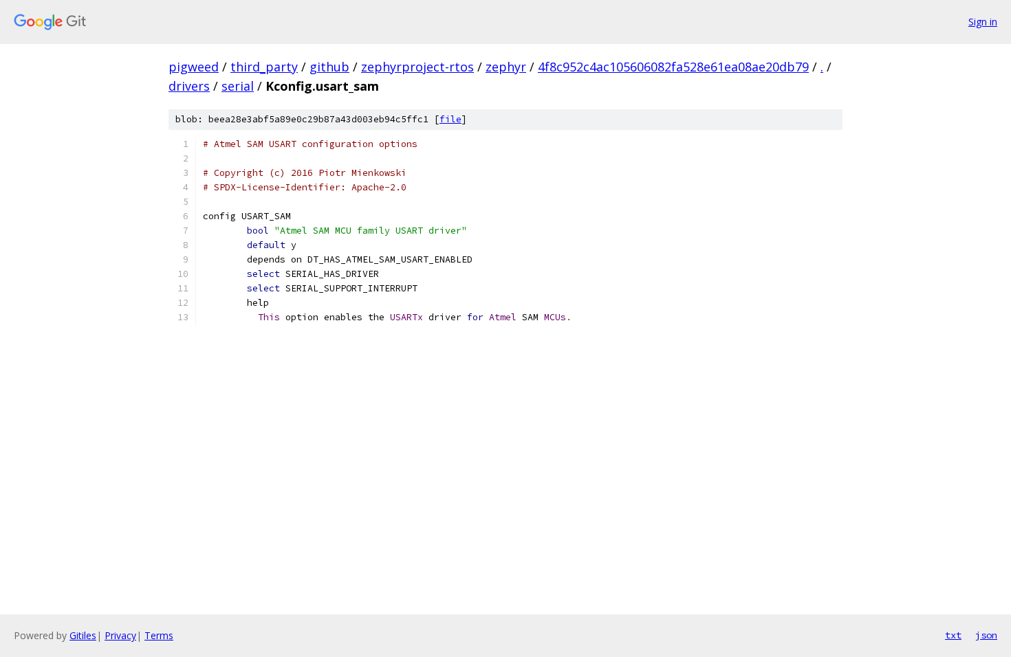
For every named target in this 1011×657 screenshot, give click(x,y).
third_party (264, 66)
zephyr (506, 66)
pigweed (193, 66)
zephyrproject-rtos (417, 66)
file (450, 119)
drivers (189, 86)
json (986, 635)
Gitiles (82, 635)
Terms (158, 635)
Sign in (982, 21)
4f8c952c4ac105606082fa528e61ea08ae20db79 (673, 66)
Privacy (120, 635)
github (329, 66)
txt (953, 635)
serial (237, 86)
